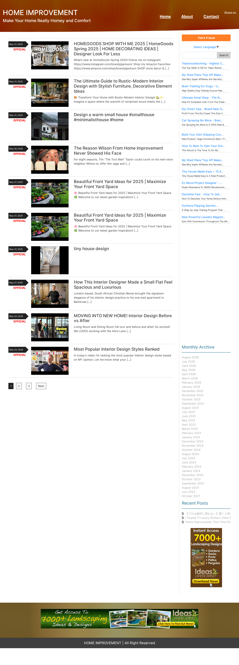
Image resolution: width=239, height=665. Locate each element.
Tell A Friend (206, 38)
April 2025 (189, 424)
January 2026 (191, 386)
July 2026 (188, 361)
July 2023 (188, 492)
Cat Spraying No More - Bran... (202, 120)
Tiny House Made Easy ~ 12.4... (202, 171)
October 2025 (191, 399)
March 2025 (190, 428)
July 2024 (188, 458)
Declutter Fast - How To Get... (202, 194)
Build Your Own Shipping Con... (202, 134)
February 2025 (191, 433)
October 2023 (191, 479)
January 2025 (191, 437)
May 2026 (188, 370)
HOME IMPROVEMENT (102, 643)
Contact (211, 16)
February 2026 (191, 382)
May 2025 (188, 420)
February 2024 (191, 466)
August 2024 (190, 454)
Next (41, 386)
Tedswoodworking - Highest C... (203, 63)
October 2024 (191, 450)
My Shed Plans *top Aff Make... (202, 75)
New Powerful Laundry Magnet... (203, 217)
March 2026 (190, 378)
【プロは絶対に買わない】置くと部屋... (210, 513)
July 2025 (188, 412)
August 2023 (190, 487)
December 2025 (192, 391)
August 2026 (190, 357)
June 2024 (189, 462)
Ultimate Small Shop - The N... (202, 97)
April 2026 (189, 374)
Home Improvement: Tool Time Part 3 (210, 522)
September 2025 (193, 403)
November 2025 (192, 395)
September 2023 (193, 483)
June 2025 (189, 416)
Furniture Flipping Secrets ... (200, 205)
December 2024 (192, 441)
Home (165, 16)
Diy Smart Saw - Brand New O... (203, 109)
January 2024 (191, 471)
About (187, 16)
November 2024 (192, 445)
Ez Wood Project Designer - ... (202, 183)
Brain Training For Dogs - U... (201, 86)
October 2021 (191, 496)
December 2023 (192, 475)
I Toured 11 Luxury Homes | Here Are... (210, 517)
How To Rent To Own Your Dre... (203, 146)
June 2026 (189, 365)
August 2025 (190, 407)
